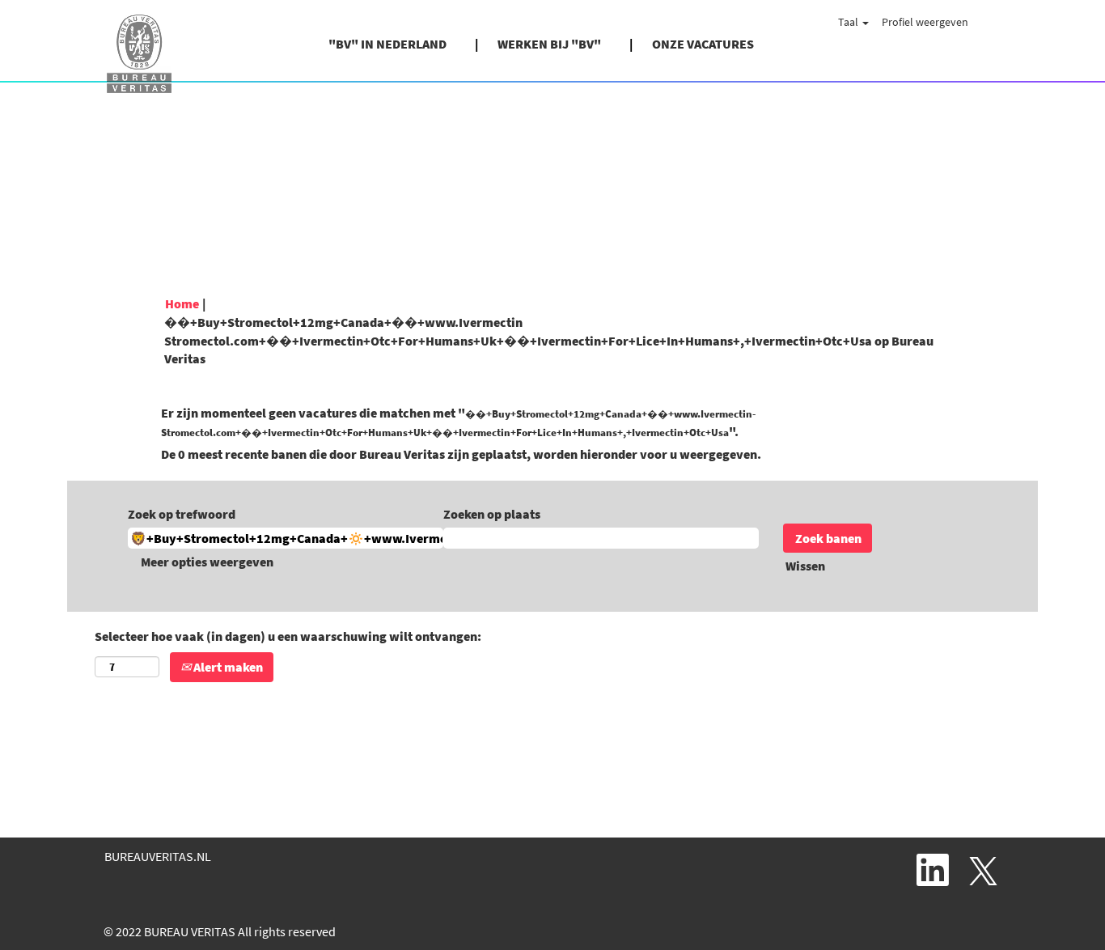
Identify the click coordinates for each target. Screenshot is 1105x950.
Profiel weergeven (925, 22)
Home (182, 303)
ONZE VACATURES (703, 44)
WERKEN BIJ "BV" (549, 44)
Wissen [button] (805, 566)
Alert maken (227, 667)
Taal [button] (849, 22)
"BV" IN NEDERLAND (387, 44)
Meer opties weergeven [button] (207, 561)
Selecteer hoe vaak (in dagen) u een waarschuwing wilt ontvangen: (288, 636)
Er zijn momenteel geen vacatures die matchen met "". (458, 422)
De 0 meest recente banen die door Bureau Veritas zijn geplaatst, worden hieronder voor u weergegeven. (461, 454)
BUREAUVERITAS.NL (157, 856)
